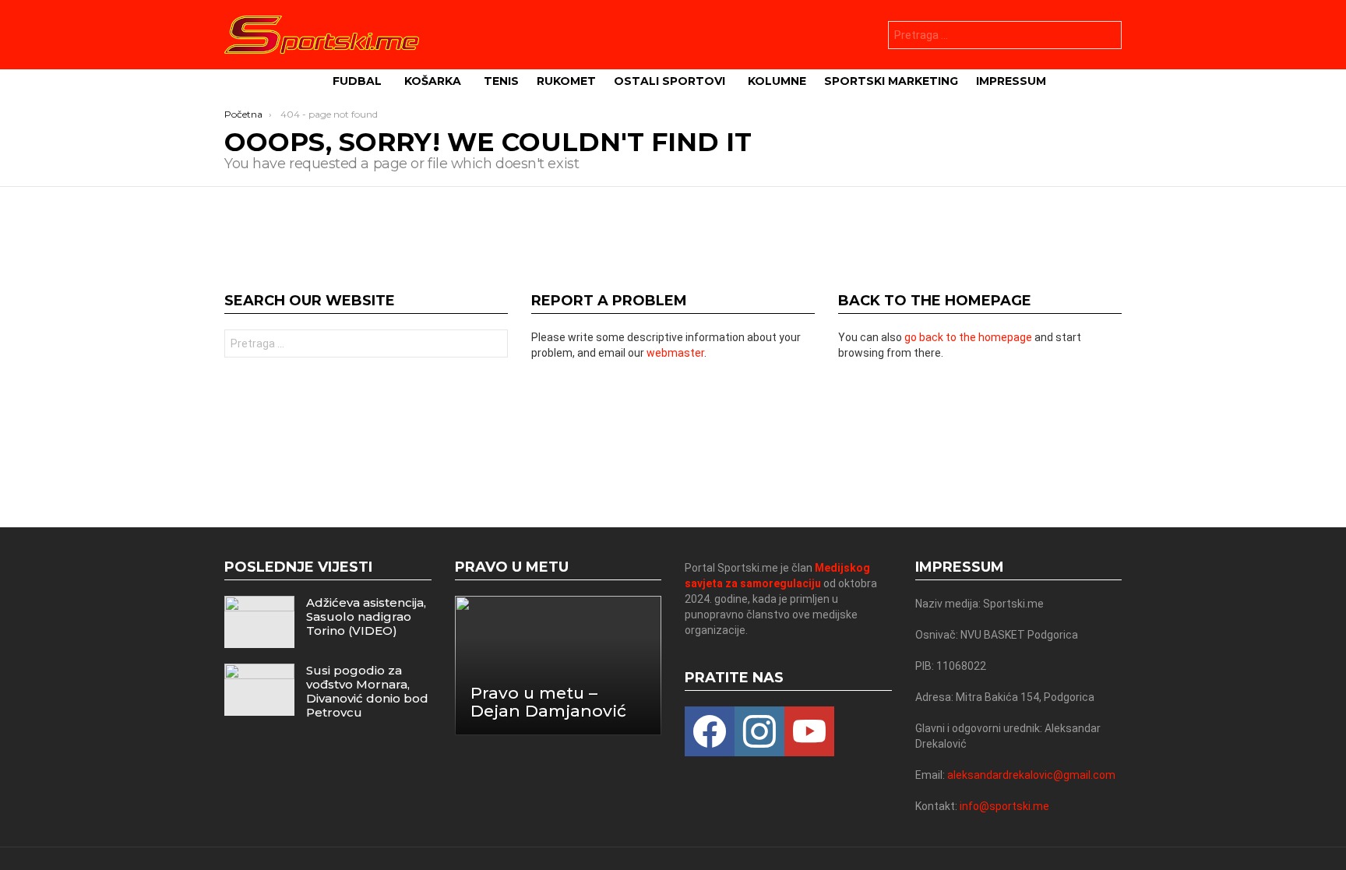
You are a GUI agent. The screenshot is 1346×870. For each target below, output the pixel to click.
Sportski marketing (891, 81)
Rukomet (566, 81)
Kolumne (777, 81)
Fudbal (357, 81)
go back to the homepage (968, 337)
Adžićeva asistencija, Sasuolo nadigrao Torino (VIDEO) (366, 616)
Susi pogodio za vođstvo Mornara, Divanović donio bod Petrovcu (367, 691)
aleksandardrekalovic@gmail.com (1031, 775)
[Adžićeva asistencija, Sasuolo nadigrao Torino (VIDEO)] (259, 622)
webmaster (675, 353)
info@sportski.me (1004, 806)
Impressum (1011, 81)
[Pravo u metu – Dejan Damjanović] (558, 665)
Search (1106, 37)
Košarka (432, 81)
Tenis (501, 81)
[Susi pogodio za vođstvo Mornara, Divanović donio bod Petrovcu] (259, 690)
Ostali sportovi (669, 81)
